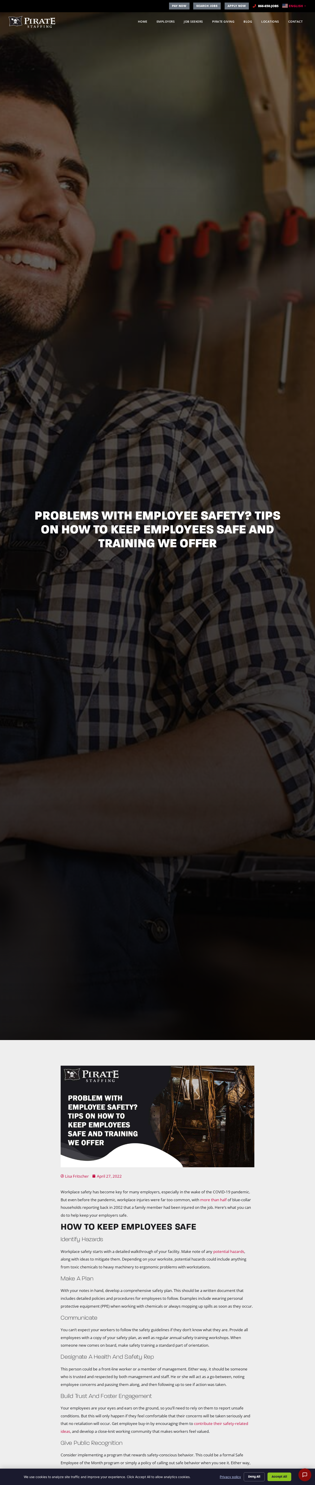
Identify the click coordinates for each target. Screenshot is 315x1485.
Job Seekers (196, 22)
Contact (297, 22)
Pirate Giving (225, 22)
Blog (250, 22)
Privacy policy (230, 1477)
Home (145, 22)
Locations (272, 22)
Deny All (254, 1477)
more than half (213, 1199)
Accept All (279, 1477)
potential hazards (228, 1251)
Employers (168, 22)
